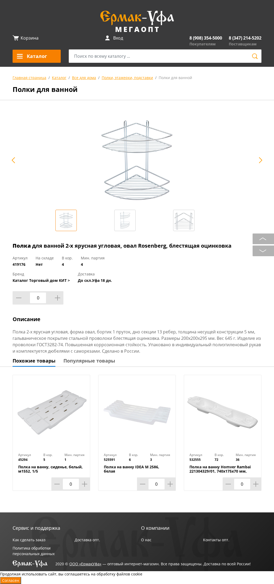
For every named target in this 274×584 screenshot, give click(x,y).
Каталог (59, 77)
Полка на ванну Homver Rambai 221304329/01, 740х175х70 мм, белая (220, 471)
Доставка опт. (87, 539)
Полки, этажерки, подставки (127, 77)
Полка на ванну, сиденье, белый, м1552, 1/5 (50, 469)
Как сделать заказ (29, 539)
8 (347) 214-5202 (245, 38)
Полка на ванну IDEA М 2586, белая (131, 469)
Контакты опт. (216, 539)
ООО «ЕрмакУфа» (85, 563)
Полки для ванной (175, 77)
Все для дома (84, 77)
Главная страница (29, 77)
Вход (118, 38)
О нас (146, 539)
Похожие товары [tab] (34, 360)
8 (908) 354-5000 (205, 38)
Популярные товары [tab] (89, 360)
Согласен (10, 580)
